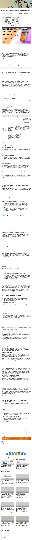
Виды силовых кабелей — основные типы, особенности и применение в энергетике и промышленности (21, 509)
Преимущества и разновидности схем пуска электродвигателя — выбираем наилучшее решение (7, 494)
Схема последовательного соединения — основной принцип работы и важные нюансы (7, 481)
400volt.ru (14, 4)
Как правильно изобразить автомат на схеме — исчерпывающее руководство (22, 466)
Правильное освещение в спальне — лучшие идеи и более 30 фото (7, 523)
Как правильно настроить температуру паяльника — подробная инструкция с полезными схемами (20, 495)
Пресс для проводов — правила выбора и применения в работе (21, 523)
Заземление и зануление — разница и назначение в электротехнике (22, 481)
